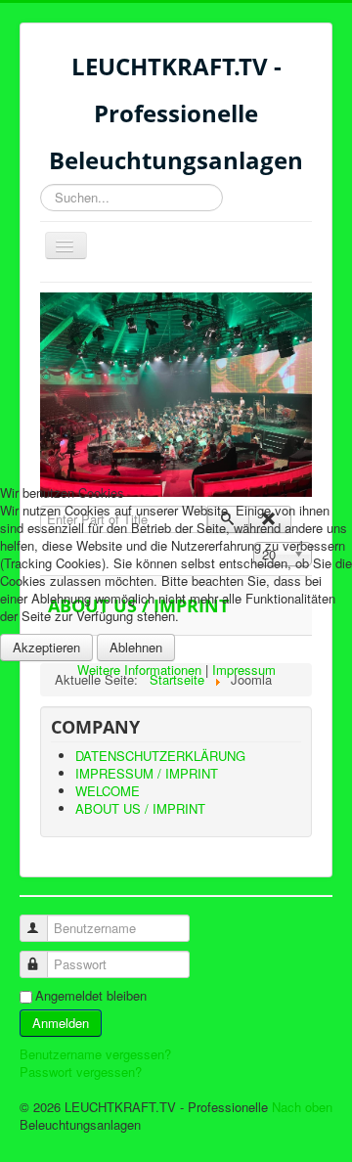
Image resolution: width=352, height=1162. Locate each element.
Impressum (244, 669)
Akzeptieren (46, 647)
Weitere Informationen (139, 669)
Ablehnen (136, 647)
